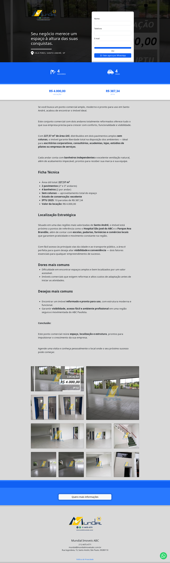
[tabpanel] (85, 294)
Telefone (98, 28)
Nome (97, 18)
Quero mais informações (85, 496)
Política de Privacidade (85, 559)
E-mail (97, 38)
